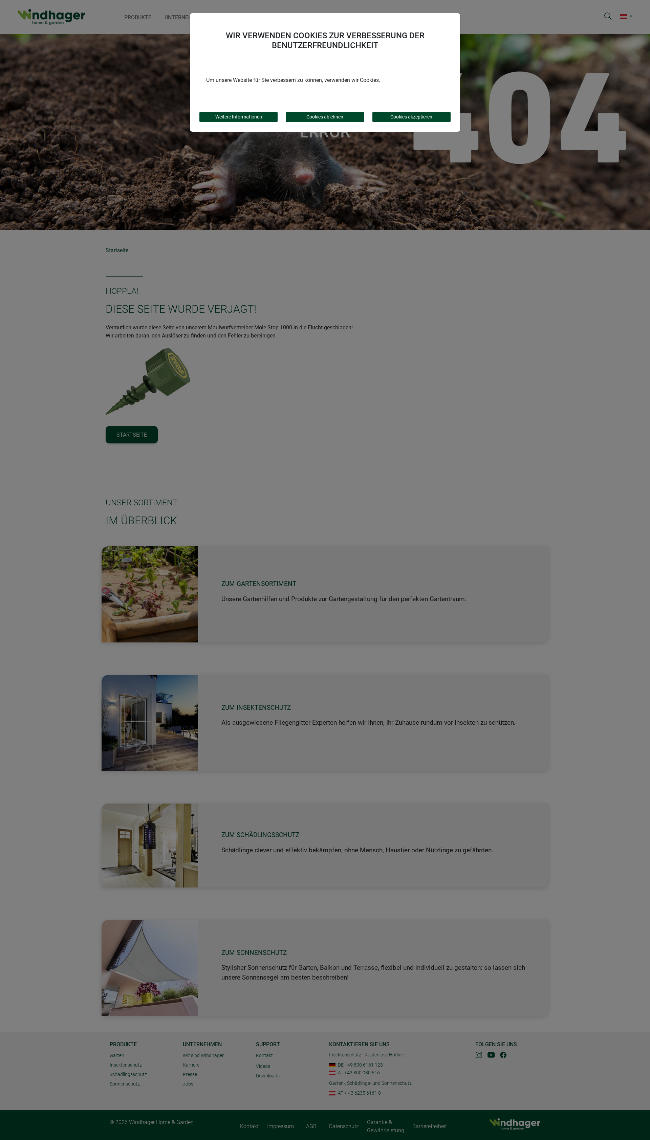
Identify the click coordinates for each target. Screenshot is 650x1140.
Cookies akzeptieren (411, 116)
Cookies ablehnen (324, 116)
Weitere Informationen (238, 116)
